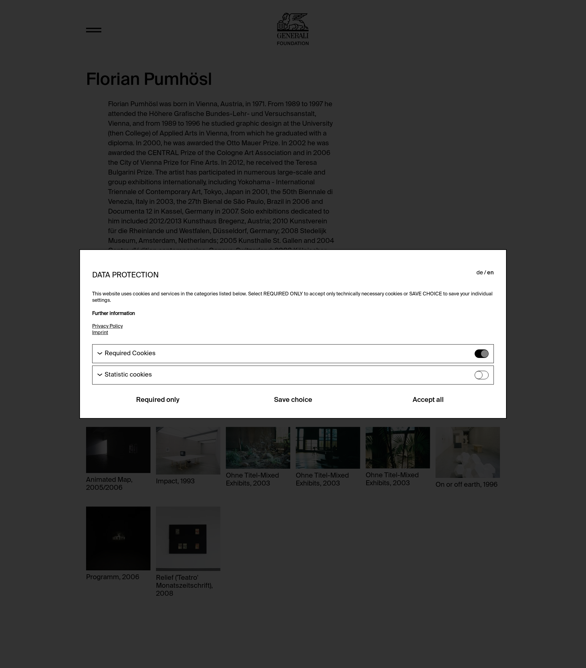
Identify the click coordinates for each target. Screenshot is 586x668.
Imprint (100, 332)
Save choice (293, 400)
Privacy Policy (107, 326)
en (490, 273)
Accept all (428, 400)
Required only (157, 400)
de (479, 273)
